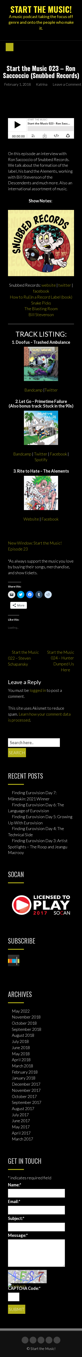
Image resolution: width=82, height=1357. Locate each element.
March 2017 (22, 1138)
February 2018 (25, 1071)
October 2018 (24, 1023)
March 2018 (22, 1065)
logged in (38, 690)
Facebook (58, 453)
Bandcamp (33, 389)
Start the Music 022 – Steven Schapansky (23, 658)
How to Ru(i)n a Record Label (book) (41, 296)
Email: (14, 1201)
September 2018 (26, 1029)
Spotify (41, 459)
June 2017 (21, 1120)
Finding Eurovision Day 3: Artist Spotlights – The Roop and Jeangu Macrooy (38, 846)
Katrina (41, 84)
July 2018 (20, 1041)
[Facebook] (25, 1340)
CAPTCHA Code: (24, 1288)
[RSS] (49, 1340)
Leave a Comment (66, 84)
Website (31, 518)
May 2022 (21, 1010)
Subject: (16, 1218)
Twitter (51, 389)
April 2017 (21, 1132)
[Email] (57, 1340)
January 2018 (23, 1077)
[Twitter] (33, 1340)
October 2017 (24, 1096)
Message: (18, 1235)
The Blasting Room (41, 308)
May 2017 (21, 1126)
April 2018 (21, 1059)
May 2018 (21, 1053)
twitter (64, 285)
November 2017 (26, 1090)
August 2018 (23, 1035)
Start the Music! (41, 9)
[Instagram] (41, 1340)
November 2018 (26, 1016)
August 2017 (23, 1108)
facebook (41, 291)
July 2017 (20, 1114)
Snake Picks (41, 302)
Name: (14, 1184)
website (48, 285)
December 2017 (26, 1084)
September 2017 (26, 1102)
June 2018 (21, 1047)
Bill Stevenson (41, 314)
